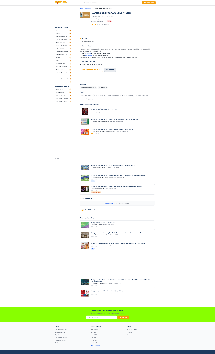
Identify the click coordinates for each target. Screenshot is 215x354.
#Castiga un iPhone (86, 95)
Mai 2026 (93, 337)
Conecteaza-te (109, 203)
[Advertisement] (63, 15)
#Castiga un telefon (127, 95)
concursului (88, 55)
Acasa (81, 8)
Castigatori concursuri (61, 337)
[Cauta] (127, 3)
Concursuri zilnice (60, 332)
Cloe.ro (88, 53)
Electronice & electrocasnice (88, 8)
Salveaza (111, 69)
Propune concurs (149, 2)
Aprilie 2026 (94, 340)
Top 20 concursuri (60, 334)
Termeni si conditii (132, 329)
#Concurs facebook (99, 95)
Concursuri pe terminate (61, 329)
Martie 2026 (94, 343)
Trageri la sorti (103, 87)
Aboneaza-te (123, 317)
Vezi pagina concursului (90, 69)
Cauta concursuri (59, 343)
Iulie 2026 (93, 332)
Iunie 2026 (94, 334)
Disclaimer (129, 332)
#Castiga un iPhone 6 (142, 95)
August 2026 (94, 329)
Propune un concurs (60, 340)
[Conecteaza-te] (158, 2)
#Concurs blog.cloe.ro (87, 99)
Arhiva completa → (96, 345)
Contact (129, 334)
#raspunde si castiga (113, 95)
